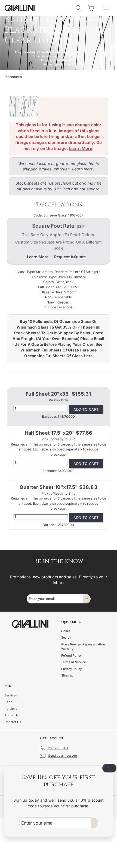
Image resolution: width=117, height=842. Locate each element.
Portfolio (11, 709)
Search (66, 637)
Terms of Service (73, 662)
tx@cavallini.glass (63, 60)
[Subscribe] (94, 822)
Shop (9, 702)
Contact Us (13, 722)
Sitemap (67, 675)
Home (65, 631)
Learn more (82, 169)
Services (11, 695)
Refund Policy (71, 655)
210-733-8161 (63, 64)
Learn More (80, 148)
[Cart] (91, 8)
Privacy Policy (71, 669)
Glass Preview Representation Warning (83, 646)
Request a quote (70, 256)
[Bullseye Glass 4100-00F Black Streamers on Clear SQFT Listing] (56, 107)
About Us (12, 715)
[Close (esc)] (109, 768)
